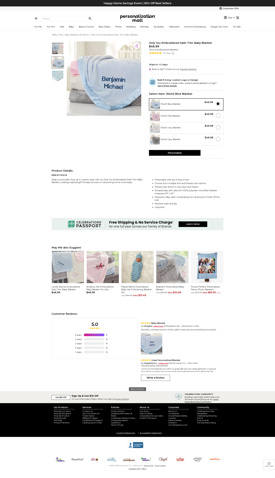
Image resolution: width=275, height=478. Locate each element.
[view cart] (238, 17)
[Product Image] (104, 78)
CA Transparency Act (177, 425)
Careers (172, 418)
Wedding (130, 26)
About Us (172, 411)
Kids (62, 26)
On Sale (237, 26)
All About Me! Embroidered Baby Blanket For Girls (99, 288)
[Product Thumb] (58, 48)
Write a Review (156, 377)
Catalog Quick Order (92, 422)
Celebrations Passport (92, 420)
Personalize (175, 153)
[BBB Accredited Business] (135, 448)
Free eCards (203, 420)
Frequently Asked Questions (119, 421)
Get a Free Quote (167, 86)
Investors (172, 422)
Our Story (144, 411)
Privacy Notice (122, 399)
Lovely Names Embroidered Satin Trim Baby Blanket (66, 288)
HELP (144, 469)
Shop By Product (62, 416)
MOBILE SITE (134, 469)
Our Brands (173, 413)
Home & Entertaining (195, 26)
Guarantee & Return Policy (123, 418)
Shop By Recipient (62, 413)
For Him (51, 26)
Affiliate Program (90, 418)
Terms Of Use (117, 425)
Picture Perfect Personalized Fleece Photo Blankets (205, 288)
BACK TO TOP (137, 389)
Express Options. (188, 69)
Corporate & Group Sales (151, 416)
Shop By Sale (60, 418)
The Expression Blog (206, 422)
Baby (71, 26)
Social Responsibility (177, 416)
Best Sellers (104, 26)
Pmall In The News (148, 418)
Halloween (174, 26)
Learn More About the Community (202, 400)
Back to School (86, 26)
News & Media (174, 420)
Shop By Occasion (62, 411)
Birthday (144, 26)
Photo (118, 26)
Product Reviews (61, 422)
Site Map (58, 420)
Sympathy (159, 26)
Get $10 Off (60, 397)
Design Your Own (219, 26)
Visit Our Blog (146, 413)
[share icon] (137, 46)
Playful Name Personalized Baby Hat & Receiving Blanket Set (136, 290)
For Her (38, 26)
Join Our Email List (90, 413)
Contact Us (87, 411)
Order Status (88, 416)
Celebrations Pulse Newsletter (205, 412)
